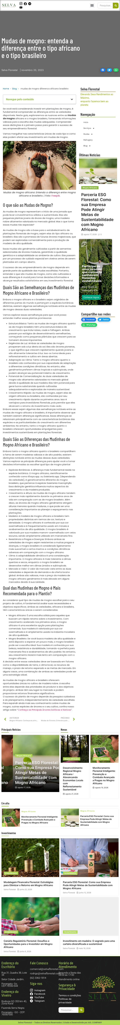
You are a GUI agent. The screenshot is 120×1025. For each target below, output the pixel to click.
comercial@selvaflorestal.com (47, 969)
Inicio (85, 122)
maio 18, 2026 (84, 948)
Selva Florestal (10, 889)
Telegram (39, 1000)
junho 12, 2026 (85, 893)
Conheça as (25, 709)
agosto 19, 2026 (101, 787)
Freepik (55, 195)
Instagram (39, 990)
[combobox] (105, 5)
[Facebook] (26, 3)
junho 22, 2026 (26, 889)
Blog (85, 146)
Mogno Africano (90, 188)
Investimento (11, 873)
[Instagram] (21, 3)
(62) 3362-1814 (38, 977)
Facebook (90, 319)
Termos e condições (70, 995)
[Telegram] (30, 3)
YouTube (39, 997)
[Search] (116, 5)
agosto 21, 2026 (71, 794)
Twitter (106, 319)
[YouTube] (21, 7)
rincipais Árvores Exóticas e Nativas (52, 709)
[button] (92, 5)
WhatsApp (91, 325)
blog (14, 88)
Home (6, 88)
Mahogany (88, 140)
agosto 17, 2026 (90, 234)
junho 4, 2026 (25, 951)
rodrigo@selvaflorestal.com (45, 973)
